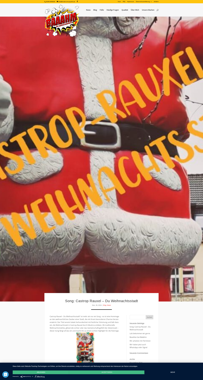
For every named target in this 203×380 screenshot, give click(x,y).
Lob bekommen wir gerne (140, 333)
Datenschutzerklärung (143, 1)
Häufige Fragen (113, 10)
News (88, 10)
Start (119, 1)
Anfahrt (156, 1)
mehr (172, 372)
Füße (102, 10)
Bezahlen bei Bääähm (138, 337)
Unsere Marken (148, 10)
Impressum (130, 1)
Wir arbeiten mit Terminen (140, 341)
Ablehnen (41, 372)
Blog (95, 10)
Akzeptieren (107, 372)
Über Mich (135, 10)
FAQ (124, 1)
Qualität (125, 10)
